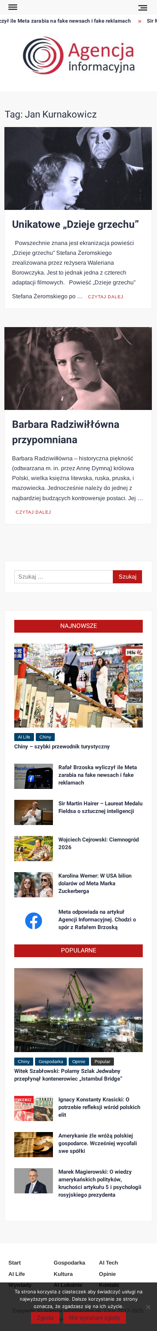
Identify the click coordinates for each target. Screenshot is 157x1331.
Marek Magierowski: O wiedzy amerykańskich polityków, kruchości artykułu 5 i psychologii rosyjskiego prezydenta (99, 1183)
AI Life (24, 737)
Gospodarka (51, 1061)
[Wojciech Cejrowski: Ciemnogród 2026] (33, 848)
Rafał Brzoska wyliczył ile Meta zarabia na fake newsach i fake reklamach (97, 775)
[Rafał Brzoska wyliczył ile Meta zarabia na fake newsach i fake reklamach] (33, 776)
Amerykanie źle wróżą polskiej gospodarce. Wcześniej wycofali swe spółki (97, 1143)
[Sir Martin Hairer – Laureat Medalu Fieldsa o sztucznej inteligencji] (33, 812)
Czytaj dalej (105, 296)
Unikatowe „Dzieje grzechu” (75, 224)
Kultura (63, 1274)
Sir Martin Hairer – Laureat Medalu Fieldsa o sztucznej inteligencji (100, 807)
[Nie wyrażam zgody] (148, 1307)
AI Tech (108, 1262)
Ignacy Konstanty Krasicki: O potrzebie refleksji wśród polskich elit (99, 1107)
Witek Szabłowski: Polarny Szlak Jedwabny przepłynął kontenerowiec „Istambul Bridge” (68, 1075)
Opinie (78, 1061)
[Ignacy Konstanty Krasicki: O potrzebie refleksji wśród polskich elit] (33, 1108)
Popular (102, 1061)
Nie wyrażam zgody (94, 1318)
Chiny (45, 737)
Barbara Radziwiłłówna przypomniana (65, 432)
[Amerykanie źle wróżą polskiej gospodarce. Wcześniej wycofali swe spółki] (33, 1144)
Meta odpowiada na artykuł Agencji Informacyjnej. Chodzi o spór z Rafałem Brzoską (97, 919)
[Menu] (12, 7)
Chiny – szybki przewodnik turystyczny (62, 747)
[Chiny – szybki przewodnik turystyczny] (78, 685)
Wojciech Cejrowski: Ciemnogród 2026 (98, 843)
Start (14, 1262)
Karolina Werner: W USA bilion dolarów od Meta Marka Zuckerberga (94, 883)
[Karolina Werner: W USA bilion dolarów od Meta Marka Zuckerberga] (33, 884)
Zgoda (45, 1318)
